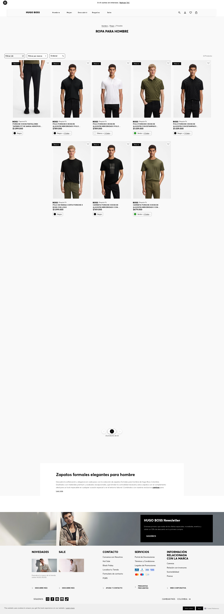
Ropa (112, 26)
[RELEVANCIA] (57, 56)
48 (22, 124)
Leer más (59, 491)
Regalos (96, 12)
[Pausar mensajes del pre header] (5, 2)
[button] (211, 608)
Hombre (56, 12)
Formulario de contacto (113, 574)
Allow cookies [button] (189, 608)
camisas (155, 487)
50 (29, 124)
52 (36, 124)
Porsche (119, 26)
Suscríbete (151, 536)
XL (73, 124)
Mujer (69, 12)
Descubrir (83, 12)
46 (15, 124)
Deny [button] (199, 608)
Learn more (70, 608)
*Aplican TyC (124, 3)
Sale (109, 12)
